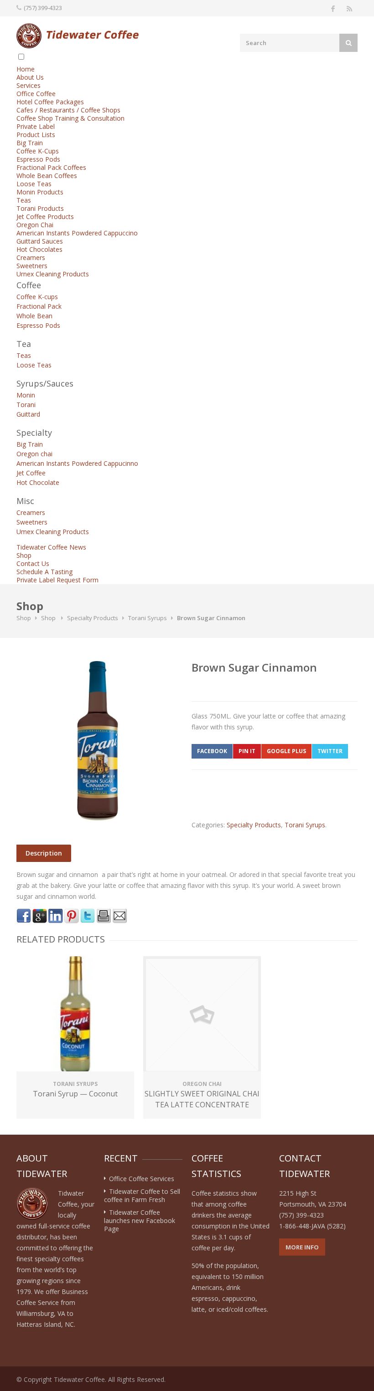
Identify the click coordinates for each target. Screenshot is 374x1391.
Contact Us (32, 563)
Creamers (30, 257)
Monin (25, 395)
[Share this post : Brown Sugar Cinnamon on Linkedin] (55, 916)
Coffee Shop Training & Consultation (70, 118)
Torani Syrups (147, 618)
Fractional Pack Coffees (51, 167)
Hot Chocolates (39, 249)
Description (44, 853)
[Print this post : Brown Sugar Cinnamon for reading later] (103, 916)
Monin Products (39, 192)
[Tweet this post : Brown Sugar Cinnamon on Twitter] (87, 916)
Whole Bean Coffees (46, 175)
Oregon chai (34, 453)
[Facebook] (333, 8)
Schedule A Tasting (44, 571)
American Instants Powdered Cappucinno (77, 463)
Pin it (247, 751)
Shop (23, 555)
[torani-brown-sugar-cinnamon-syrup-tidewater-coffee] (97, 741)
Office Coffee (36, 93)
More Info (302, 1247)
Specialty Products (92, 618)
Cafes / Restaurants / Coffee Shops (68, 110)
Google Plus (286, 751)
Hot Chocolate (37, 482)
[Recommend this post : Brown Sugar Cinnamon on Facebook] (23, 916)
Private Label (35, 126)
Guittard (28, 414)
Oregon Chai (34, 224)
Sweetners (31, 265)
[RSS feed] (349, 8)
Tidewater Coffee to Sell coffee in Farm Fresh (142, 1195)
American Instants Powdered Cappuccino (77, 233)
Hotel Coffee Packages (50, 101)
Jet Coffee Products (45, 216)
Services (28, 85)
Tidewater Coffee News (51, 547)
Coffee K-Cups (37, 151)
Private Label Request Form (57, 580)
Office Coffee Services (141, 1178)
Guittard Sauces (39, 241)
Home (25, 69)
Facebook (212, 751)
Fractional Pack (39, 306)
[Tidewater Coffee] (77, 35)
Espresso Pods (38, 159)
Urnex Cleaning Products (52, 274)
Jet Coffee (31, 473)
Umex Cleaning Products (52, 531)
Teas (23, 200)
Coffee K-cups (37, 296)
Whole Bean (34, 315)
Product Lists (35, 134)
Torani (26, 404)
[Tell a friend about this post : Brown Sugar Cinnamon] (119, 916)
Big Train (29, 142)
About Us (30, 77)
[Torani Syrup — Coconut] (75, 1015)
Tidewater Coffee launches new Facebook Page (139, 1220)
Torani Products (40, 208)
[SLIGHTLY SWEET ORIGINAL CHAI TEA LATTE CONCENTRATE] (202, 1015)
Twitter (330, 751)
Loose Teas (34, 183)
